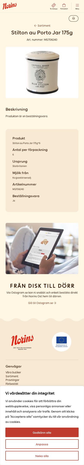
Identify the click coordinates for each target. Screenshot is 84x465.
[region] (42, 425)
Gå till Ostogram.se (41, 303)
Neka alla (42, 456)
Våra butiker (13, 372)
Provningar (12, 380)
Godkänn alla (42, 432)
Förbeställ (12, 383)
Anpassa (42, 444)
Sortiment (43, 25)
